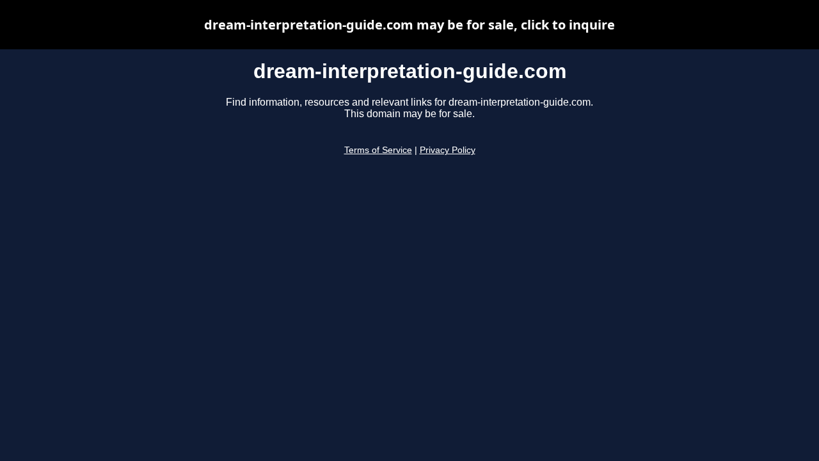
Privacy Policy (447, 150)
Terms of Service (378, 150)
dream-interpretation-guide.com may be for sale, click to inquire (409, 24)
